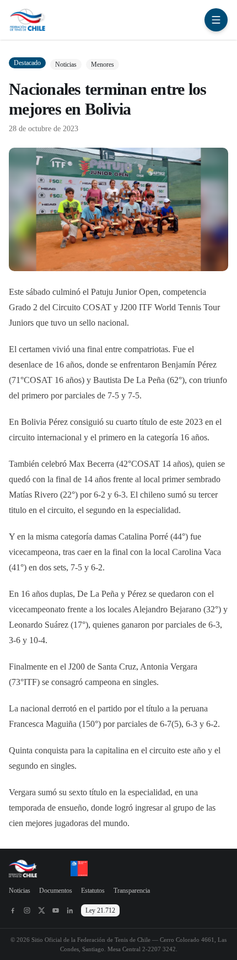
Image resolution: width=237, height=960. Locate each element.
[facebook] (13, 910)
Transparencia (132, 890)
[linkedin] (70, 910)
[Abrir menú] (216, 20)
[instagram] (27, 910)
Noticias (19, 890)
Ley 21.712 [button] (100, 910)
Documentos (55, 890)
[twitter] (41, 910)
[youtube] (56, 910)
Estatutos (93, 890)
